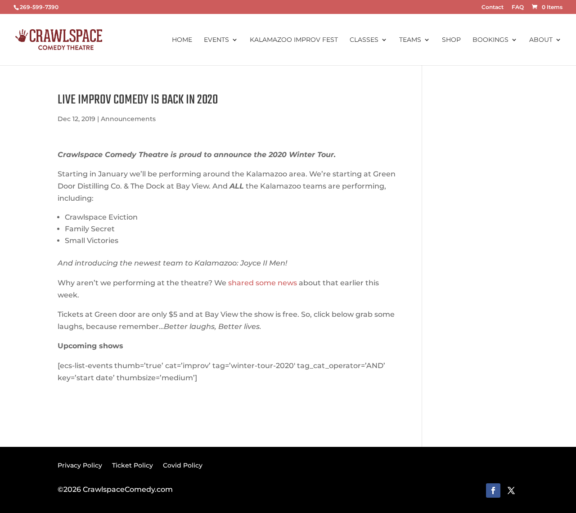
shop (451, 40)
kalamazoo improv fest (294, 40)
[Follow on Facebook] (493, 490)
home (182, 40)
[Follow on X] (511, 490)
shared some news (262, 283)
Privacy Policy (80, 464)
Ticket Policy (132, 464)
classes (364, 40)
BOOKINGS (490, 40)
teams (410, 40)
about (541, 40)
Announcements (128, 119)
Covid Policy (182, 464)
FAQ (518, 7)
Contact (493, 7)
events (216, 40)
